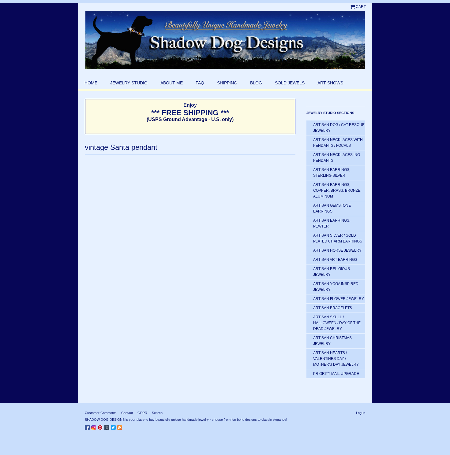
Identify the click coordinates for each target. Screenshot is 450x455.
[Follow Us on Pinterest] (101, 426)
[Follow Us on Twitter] (114, 426)
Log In (360, 413)
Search (157, 413)
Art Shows (330, 82)
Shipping (227, 82)
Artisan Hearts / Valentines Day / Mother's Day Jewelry (336, 359)
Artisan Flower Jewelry (338, 299)
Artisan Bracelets (332, 308)
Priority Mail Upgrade (336, 374)
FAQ (200, 82)
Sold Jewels (290, 82)
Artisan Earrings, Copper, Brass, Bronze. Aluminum (337, 190)
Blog (256, 82)
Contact (127, 413)
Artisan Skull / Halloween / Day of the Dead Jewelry (337, 323)
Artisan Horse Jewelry (337, 250)
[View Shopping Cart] (353, 7)
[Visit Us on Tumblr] (107, 426)
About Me (171, 82)
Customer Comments (101, 413)
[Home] (225, 40)
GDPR (142, 413)
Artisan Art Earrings (335, 259)
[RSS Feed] (120, 426)
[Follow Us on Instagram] (94, 426)
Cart (361, 7)
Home (90, 82)
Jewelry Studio (129, 82)
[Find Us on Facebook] (88, 426)
